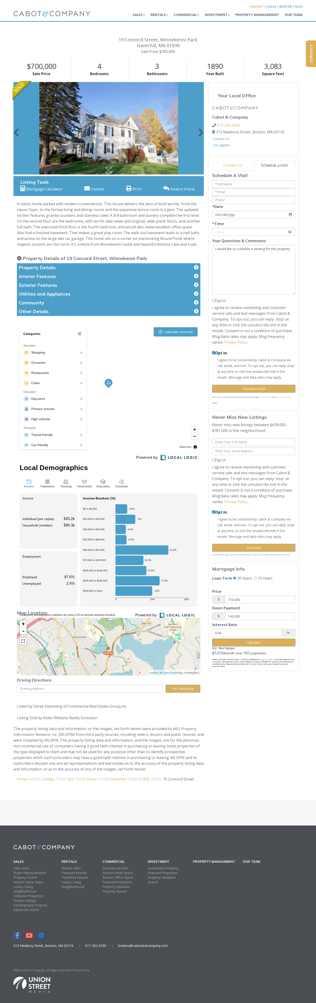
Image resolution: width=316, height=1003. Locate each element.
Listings (47, 779)
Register (285, 7)
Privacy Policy (235, 342)
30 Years (244, 578)
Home (22, 779)
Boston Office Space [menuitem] (117, 877)
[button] (16, 128)
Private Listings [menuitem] (24, 900)
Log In (271, 7)
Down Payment (226, 608)
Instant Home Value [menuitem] (28, 882)
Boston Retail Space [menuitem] (117, 873)
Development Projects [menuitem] (30, 905)
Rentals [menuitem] (158, 14)
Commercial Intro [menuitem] (115, 868)
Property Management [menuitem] (257, 14)
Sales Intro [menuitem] (21, 868)
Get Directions (183, 688)
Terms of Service (284, 397)
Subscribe (254, 547)
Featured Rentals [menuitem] (74, 873)
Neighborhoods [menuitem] (25, 891)
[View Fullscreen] (23, 641)
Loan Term (222, 578)
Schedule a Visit (274, 165)
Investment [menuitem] (216, 14)
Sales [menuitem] (138, 14)
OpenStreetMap (173, 672)
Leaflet (153, 672)
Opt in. (221, 352)
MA (71, 779)
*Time (218, 223)
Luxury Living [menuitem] (23, 886)
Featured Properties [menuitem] (28, 896)
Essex (92, 779)
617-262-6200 (228, 125)
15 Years (265, 578)
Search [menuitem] (153, 882)
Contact (256, 7)
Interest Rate (224, 624)
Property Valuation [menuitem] (116, 886)
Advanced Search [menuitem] (26, 910)
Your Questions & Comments (239, 240)
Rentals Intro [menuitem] (71, 868)
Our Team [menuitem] (294, 14)
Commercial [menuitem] (185, 14)
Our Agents (221, 145)
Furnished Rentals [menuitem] (75, 877)
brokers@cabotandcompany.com (143, 945)
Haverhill (118, 779)
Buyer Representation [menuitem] (29, 873)
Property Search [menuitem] (25, 877)
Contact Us (221, 139)
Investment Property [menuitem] (163, 868)
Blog (299, 7)
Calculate (254, 642)
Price (216, 591)
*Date (217, 206)
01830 (144, 779)
